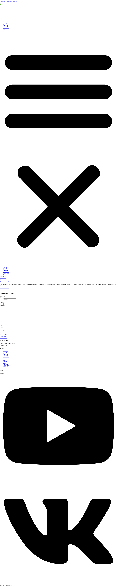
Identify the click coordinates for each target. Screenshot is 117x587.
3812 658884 (3, 336)
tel (0, 303)
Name (1, 296)
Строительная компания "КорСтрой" (8, 1)
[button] (58, 148)
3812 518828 (3, 338)
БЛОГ (4, 24)
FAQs (4, 29)
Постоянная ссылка (4, 288)
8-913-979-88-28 (3, 334)
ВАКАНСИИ (6, 26)
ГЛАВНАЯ (5, 21)
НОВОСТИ (5, 25)
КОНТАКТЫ (6, 28)
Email (1, 297)
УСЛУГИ (5, 23)
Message (2, 302)
